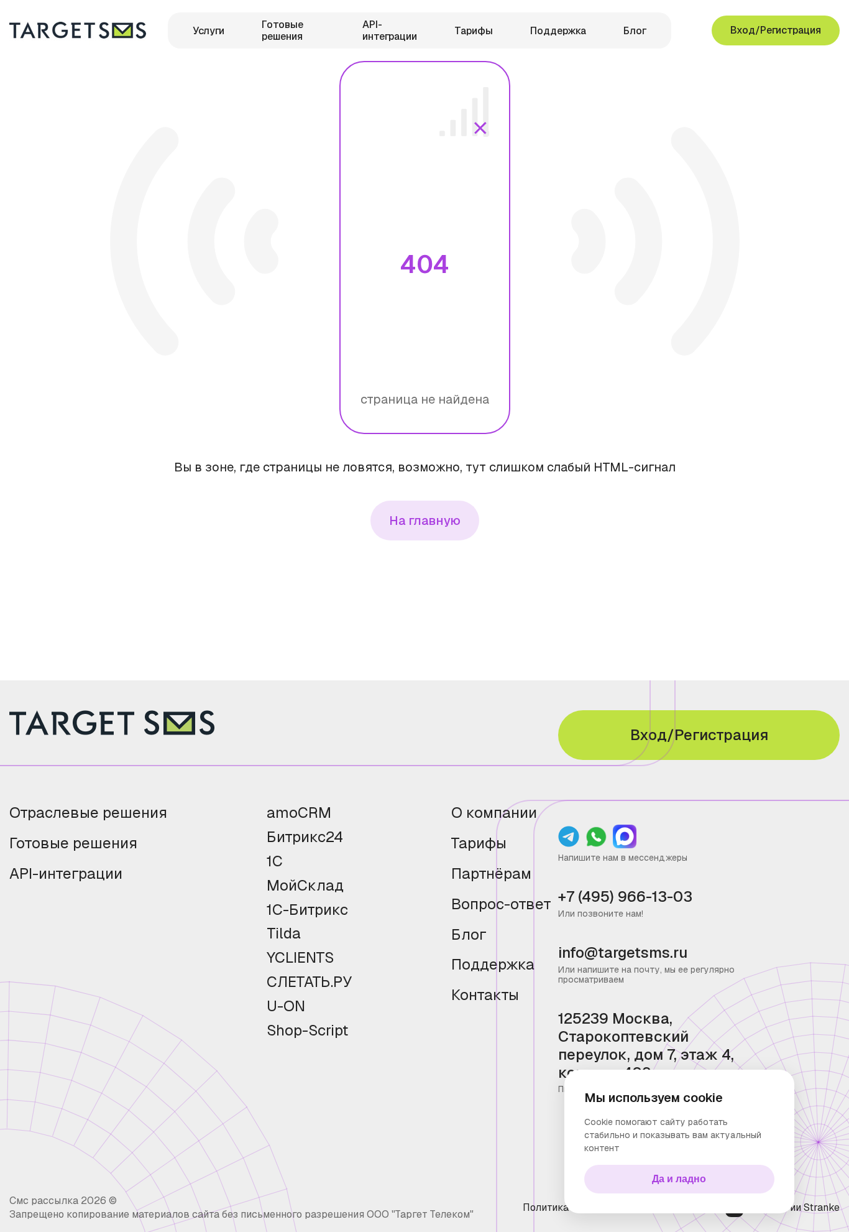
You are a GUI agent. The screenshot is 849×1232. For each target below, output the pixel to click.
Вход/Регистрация (775, 30)
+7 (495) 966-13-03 (625, 897)
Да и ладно (679, 1179)
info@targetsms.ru (622, 953)
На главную (425, 520)
